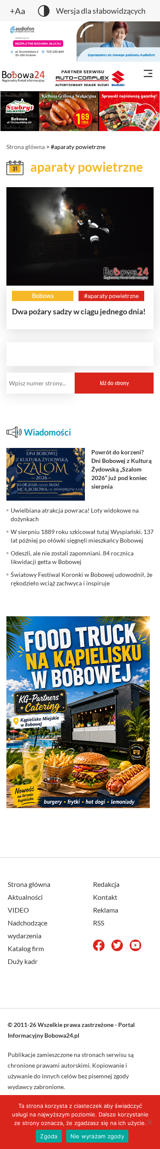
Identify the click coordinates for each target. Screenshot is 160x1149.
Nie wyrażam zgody (97, 1136)
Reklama (105, 910)
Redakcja (106, 884)
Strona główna (25, 146)
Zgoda (48, 1136)
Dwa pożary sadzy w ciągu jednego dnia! (78, 311)
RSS (98, 923)
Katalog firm (26, 948)
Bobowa (43, 295)
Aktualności (25, 897)
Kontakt (105, 897)
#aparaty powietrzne (111, 295)
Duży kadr (23, 961)
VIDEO (18, 910)
